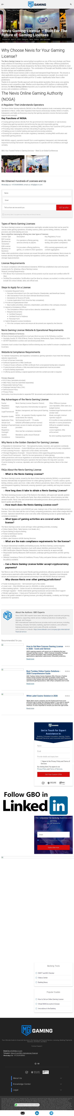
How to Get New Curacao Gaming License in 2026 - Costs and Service (44, 647)
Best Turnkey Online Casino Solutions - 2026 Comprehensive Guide (43, 672)
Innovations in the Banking (47, 1008)
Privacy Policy (42, 769)
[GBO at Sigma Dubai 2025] (12, 164)
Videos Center (43, 978)
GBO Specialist (45, 39)
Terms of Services (56, 769)
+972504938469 (19, 1055)
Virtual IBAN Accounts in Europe (49, 1004)
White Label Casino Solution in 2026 (42, 696)
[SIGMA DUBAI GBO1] (36, 164)
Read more (30, 659)
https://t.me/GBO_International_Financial (24, 1053)
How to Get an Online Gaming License (50, 999)
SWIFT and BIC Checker (46, 973)
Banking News (43, 982)
